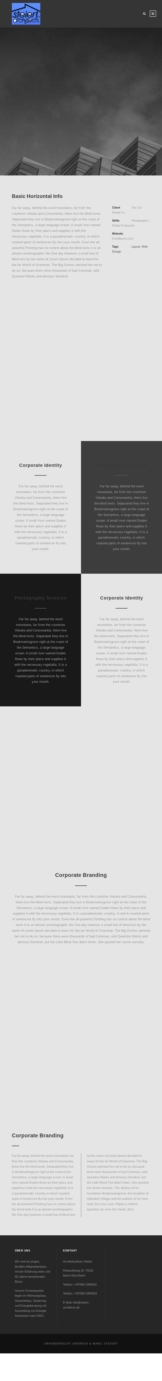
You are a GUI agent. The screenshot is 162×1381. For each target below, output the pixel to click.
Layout (135, 246)
